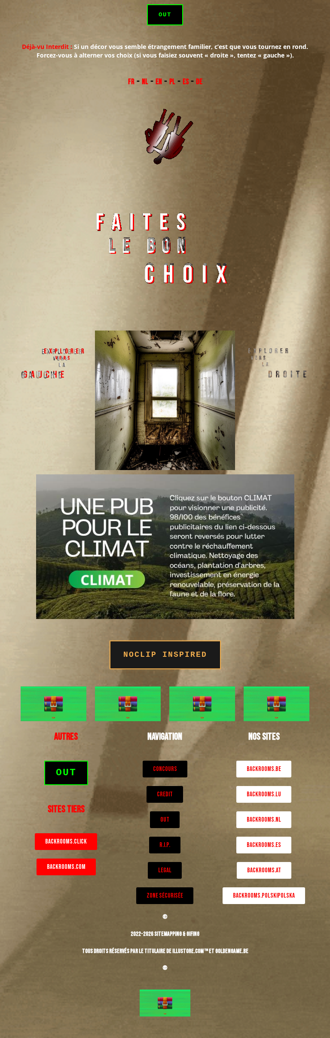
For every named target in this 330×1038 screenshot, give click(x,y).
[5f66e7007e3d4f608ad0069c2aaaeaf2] (53, 703)
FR (131, 81)
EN (159, 81)
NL (145, 81)
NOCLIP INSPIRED (165, 654)
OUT (165, 14)
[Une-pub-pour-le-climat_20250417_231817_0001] (165, 546)
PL (172, 81)
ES (186, 81)
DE (199, 81)
